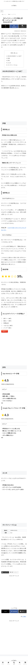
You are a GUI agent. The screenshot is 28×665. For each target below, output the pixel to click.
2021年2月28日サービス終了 (14, 56)
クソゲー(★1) (7, 328)
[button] (22, 26)
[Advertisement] (14, 105)
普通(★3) (6, 323)
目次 (12, 53)
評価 (8, 58)
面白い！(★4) (7, 320)
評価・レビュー (14, 572)
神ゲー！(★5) (7, 318)
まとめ (9, 62)
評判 (8, 60)
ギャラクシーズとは (12, 65)
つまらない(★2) (8, 325)
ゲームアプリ (6, 572)
